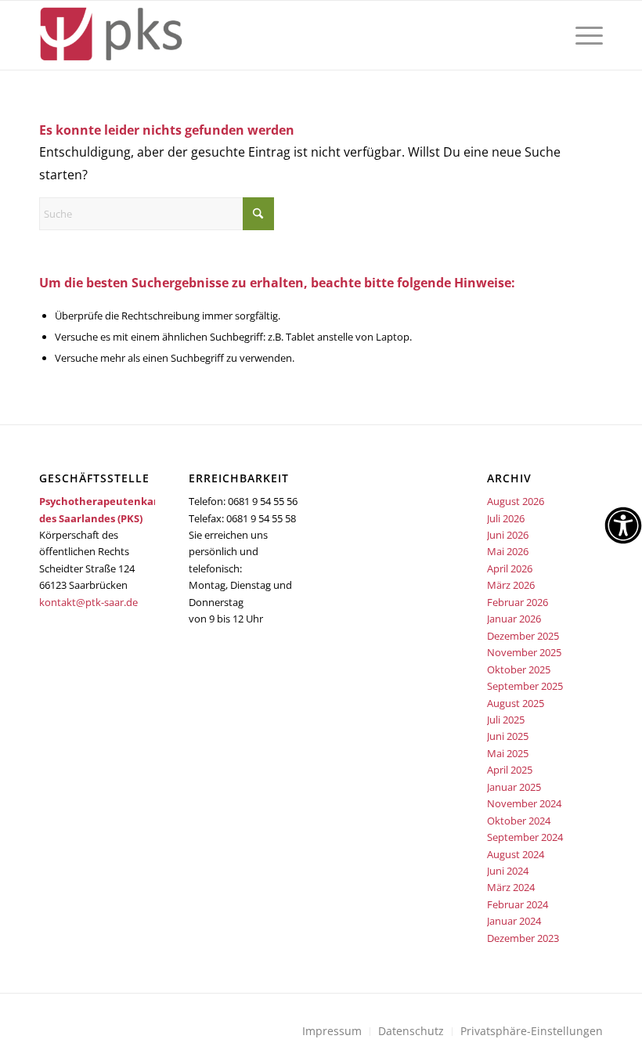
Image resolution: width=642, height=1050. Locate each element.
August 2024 (515, 854)
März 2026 (511, 585)
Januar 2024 (514, 921)
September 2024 (525, 837)
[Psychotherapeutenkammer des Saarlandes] (110, 35)
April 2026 (509, 568)
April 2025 (509, 770)
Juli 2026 (506, 518)
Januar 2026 (514, 619)
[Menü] (585, 35)
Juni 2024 (507, 871)
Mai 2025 (507, 753)
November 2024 (524, 803)
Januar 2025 (514, 787)
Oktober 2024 (518, 821)
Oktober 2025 (518, 669)
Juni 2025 (507, 736)
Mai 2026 (507, 551)
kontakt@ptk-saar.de (88, 602)
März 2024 (511, 887)
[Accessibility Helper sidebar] (623, 525)
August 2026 (515, 501)
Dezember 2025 (523, 636)
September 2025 (525, 686)
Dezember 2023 (523, 938)
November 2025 (524, 652)
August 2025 (515, 703)
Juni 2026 (507, 535)
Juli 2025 (506, 720)
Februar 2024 (517, 904)
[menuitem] (585, 35)
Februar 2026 (517, 602)
